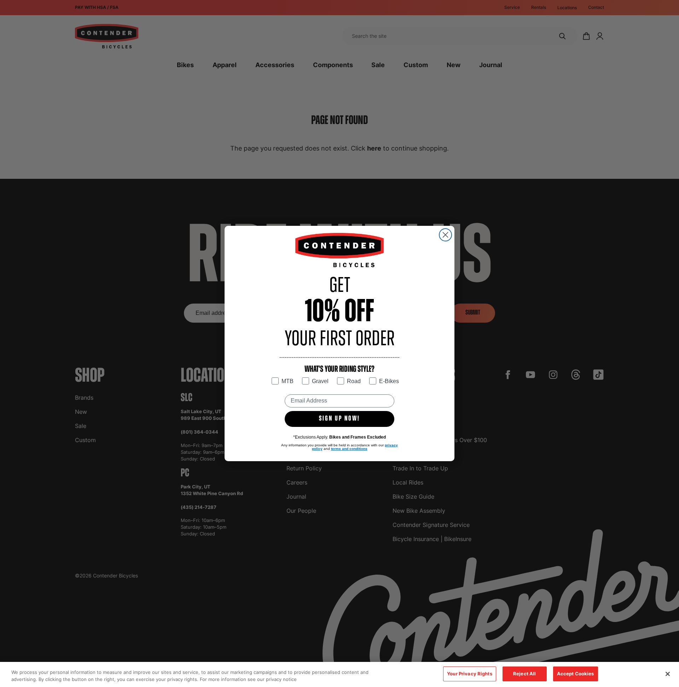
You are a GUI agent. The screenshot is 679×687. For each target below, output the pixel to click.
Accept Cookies (575, 673)
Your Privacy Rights (469, 673)
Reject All (524, 673)
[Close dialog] (445, 235)
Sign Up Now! (339, 418)
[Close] (667, 674)
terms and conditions (349, 449)
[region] (339, 674)
